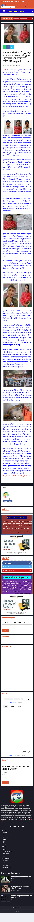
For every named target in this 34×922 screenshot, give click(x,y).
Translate (27, 7)
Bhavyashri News (16, 11)
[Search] (32, 11)
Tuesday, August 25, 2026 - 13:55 (11, 1)
